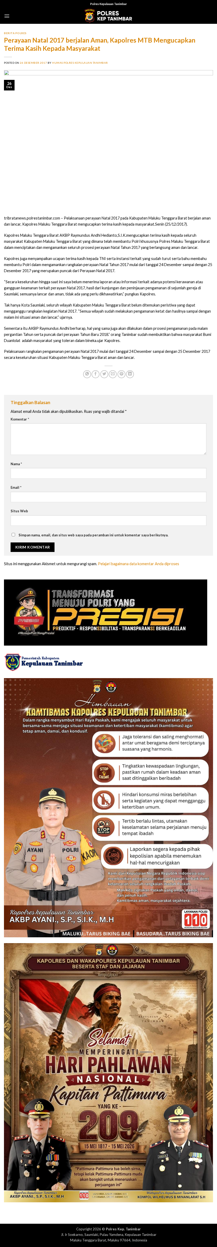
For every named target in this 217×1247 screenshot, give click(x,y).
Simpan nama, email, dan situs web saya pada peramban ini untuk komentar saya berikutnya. (93, 535)
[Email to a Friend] (113, 374)
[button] (7, 16)
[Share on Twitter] (104, 374)
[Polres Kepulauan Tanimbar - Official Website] (108, 16)
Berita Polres (15, 33)
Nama (16, 464)
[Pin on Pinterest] (121, 374)
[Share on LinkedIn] (130, 374)
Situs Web (19, 511)
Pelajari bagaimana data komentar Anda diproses (138, 563)
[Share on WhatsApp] (87, 374)
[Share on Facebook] (96, 374)
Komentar (20, 419)
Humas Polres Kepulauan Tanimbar (80, 62)
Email (16, 487)
